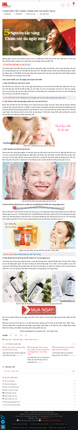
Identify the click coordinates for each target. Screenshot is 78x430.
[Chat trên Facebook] (3, 422)
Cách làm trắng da (10, 384)
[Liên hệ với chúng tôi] (3, 427)
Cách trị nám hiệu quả (11, 387)
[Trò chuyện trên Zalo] (3, 417)
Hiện (28, 65)
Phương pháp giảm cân (12, 402)
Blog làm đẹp (11, 377)
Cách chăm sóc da (10, 396)
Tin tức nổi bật (9, 381)
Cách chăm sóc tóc (10, 399)
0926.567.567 (45, 418)
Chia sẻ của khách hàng (12, 405)
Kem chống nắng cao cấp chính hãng (27, 254)
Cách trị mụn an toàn (11, 390)
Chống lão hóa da (10, 393)
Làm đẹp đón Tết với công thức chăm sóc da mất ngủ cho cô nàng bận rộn (14, 360)
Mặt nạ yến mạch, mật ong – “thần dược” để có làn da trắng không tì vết (63, 355)
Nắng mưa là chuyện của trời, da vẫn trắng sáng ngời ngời (43, 98)
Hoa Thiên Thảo (44, 14)
